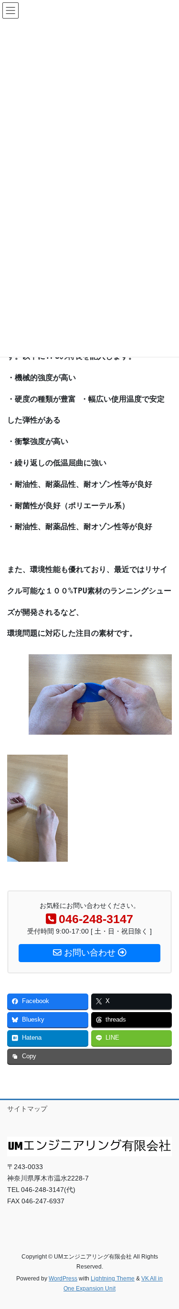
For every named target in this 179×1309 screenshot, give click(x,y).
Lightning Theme (113, 1278)
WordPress (63, 1278)
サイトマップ (27, 1108)
